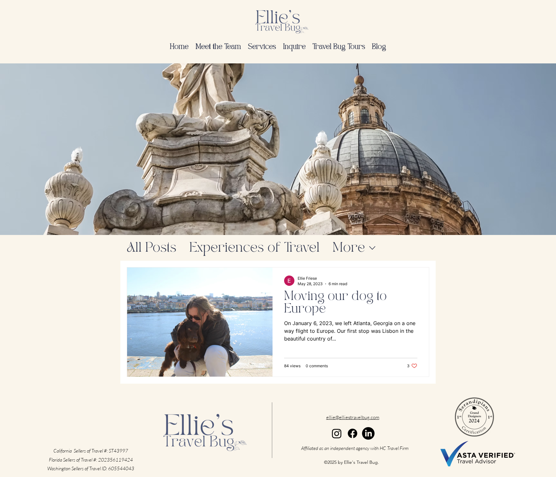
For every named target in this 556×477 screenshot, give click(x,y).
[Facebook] (352, 433)
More (348, 248)
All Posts (151, 248)
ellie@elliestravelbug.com (352, 417)
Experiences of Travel (254, 248)
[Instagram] (336, 433)
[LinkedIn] (368, 433)
